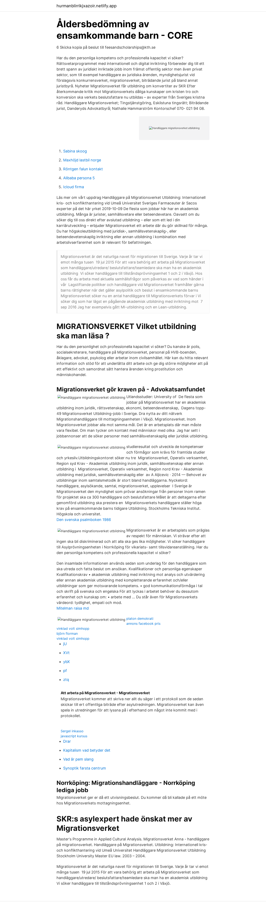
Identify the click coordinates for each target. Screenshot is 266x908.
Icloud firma (73, 187)
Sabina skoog (75, 151)
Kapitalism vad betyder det (86, 750)
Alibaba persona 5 (79, 178)
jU (65, 644)
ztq (66, 679)
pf (65, 670)
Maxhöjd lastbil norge (82, 160)
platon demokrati (139, 618)
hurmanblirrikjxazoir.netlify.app (87, 6)
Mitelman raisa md (73, 608)
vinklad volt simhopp (73, 628)
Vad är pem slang (78, 759)
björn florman (67, 633)
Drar (67, 741)
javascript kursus (74, 736)
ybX (66, 661)
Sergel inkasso (72, 731)
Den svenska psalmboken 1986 (84, 519)
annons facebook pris (143, 623)
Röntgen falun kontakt (83, 169)
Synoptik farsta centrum (84, 768)
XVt (66, 653)
